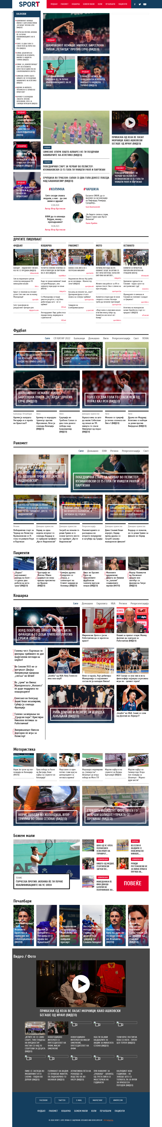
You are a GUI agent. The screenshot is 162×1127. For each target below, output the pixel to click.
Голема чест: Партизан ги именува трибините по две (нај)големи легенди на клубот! (29, 655)
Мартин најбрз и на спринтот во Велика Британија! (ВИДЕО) (113, 772)
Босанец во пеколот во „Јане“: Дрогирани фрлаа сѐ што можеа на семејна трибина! (80, 294)
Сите (47, 338)
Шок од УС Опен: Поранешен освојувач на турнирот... (105, 849)
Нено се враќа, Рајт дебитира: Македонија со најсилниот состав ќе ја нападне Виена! (96, 678)
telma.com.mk (34, 273)
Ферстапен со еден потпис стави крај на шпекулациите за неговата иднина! (68, 773)
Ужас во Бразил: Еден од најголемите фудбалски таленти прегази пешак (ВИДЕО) (91, 579)
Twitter (140, 4)
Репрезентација (121, 338)
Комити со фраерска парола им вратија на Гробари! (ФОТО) (133, 270)
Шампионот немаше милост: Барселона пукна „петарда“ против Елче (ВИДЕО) (27, 24)
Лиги (106, 338)
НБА (113, 603)
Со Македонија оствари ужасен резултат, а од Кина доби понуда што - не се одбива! (52, 301)
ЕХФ (104, 451)
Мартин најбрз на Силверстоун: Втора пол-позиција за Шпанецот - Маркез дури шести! (136, 774)
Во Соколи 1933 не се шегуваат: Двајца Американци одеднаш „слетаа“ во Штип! (27, 671)
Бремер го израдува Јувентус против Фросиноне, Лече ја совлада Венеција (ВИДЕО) (27, 100)
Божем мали (89, 4)
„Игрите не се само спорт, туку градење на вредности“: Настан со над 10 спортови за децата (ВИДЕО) (35, 1044)
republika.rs (62, 276)
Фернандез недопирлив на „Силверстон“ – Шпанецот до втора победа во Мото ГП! (92, 773)
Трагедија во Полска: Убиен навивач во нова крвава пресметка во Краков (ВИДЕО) (46, 579)
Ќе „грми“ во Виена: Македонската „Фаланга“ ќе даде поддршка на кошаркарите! (29, 687)
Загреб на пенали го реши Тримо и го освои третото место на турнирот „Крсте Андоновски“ (33, 509)
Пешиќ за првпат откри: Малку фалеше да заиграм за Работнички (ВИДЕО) (132, 638)
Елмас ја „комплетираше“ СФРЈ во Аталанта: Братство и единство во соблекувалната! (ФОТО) (27, 67)
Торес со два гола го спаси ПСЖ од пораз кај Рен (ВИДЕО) (26, 46)
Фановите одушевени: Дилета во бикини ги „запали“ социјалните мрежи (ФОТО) (115, 579)
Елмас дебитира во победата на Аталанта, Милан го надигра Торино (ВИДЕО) (26, 56)
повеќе (132, 883)
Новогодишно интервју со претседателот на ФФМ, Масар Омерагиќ (57, 1043)
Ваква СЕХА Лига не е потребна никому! (77, 269)
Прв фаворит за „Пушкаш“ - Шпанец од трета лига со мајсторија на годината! (103, 1077)
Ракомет (64, 4)
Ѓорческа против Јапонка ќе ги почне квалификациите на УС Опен (27, 35)
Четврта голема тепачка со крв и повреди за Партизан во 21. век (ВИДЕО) (53, 270)
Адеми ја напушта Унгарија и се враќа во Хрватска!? (26, 89)
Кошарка (76, 4)
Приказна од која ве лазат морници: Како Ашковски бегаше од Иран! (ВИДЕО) (128, 140)
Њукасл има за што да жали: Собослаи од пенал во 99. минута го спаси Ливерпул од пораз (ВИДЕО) (91, 424)
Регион (114, 451)
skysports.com (34, 310)
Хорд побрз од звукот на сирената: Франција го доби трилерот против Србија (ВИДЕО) (26, 158)
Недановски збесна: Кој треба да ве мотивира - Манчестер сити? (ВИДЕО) (80, 281)
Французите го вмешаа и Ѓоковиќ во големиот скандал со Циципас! (135, 297)
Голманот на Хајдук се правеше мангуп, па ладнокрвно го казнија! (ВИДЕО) (58, 1075)
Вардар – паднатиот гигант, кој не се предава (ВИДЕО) (25, 269)
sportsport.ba (89, 300)
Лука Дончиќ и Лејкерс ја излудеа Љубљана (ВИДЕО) (79, 714)
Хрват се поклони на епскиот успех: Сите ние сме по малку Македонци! (25, 294)
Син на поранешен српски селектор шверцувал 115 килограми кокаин (23, 281)
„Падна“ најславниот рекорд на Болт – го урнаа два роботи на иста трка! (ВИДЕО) (23, 579)
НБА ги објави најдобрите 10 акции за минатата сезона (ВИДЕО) (103, 1041)
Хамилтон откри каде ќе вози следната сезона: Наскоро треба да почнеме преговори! (108, 299)
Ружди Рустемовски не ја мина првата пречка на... (139, 867)
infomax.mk (145, 276)
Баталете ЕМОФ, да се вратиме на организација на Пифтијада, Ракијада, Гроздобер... (96, 199)
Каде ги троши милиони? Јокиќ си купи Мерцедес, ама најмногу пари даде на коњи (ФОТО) (53, 285)
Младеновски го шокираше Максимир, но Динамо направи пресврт (68, 934)
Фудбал (54, 4)
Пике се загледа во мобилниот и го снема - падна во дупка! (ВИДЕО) (34, 1075)
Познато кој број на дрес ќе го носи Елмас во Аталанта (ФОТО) (115, 936)
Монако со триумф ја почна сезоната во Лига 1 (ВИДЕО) (115, 420)
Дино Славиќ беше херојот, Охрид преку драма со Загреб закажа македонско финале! (126, 511)
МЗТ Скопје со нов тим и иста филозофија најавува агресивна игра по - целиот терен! (132, 678)
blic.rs (37, 286)
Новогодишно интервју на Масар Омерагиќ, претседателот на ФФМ (80, 1043)
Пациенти (122, 4)
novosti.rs (145, 289)
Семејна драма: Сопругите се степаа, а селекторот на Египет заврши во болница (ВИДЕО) (69, 579)
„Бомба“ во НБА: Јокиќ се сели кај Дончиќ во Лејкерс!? (131, 714)
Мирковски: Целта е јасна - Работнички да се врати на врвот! (95, 638)
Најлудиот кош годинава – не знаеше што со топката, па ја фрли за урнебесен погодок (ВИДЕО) (127, 1078)
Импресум (118, 1100)
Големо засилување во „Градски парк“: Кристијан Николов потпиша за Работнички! (29, 719)
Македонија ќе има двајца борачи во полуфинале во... (105, 885)
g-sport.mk (90, 310)
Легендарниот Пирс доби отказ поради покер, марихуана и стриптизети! (53, 315)
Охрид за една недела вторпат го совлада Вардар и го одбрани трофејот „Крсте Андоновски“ (40, 474)
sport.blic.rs (145, 302)
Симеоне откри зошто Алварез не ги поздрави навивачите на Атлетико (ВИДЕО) (26, 79)
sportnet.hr (90, 273)
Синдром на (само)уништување (76, 306)
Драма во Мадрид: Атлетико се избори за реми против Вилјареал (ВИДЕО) (137, 421)
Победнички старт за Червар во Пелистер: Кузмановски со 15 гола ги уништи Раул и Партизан (74, 168)
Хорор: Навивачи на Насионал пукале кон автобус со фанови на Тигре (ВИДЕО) (137, 579)
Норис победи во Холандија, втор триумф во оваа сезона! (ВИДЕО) (43, 817)
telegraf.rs (62, 291)
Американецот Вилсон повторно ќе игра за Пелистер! (27, 733)
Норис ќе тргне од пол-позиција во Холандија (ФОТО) (23, 772)
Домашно (94, 338)
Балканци (79, 338)
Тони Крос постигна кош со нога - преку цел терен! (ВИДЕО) (127, 1040)
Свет (136, 338)
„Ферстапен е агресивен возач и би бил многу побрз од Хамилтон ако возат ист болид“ (108, 314)
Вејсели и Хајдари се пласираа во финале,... (137, 849)
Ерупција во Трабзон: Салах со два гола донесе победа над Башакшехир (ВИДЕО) (68, 424)
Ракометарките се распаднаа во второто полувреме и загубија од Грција (80, 511)
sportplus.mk (89, 286)
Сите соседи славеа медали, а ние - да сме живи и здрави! (55, 198)
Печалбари (110, 4)
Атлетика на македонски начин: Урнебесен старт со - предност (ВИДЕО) (134, 310)
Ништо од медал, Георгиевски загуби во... (105, 866)
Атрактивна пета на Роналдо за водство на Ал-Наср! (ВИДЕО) (81, 1075)
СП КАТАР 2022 (62, 338)
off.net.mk (145, 315)
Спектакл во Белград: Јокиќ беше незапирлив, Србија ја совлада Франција (28, 703)
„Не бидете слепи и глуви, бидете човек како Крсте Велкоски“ (97, 217)
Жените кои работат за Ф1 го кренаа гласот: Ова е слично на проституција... (108, 286)
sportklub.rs (117, 320)
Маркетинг (97, 1100)
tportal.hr (35, 300)
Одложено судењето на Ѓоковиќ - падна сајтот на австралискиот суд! (133, 283)
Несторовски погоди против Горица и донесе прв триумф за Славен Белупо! (92, 934)
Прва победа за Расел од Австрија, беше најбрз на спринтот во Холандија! (45, 773)
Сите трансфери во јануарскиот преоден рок (23, 306)
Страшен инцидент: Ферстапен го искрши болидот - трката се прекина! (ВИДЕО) (112, 815)
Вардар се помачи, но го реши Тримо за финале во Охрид (138, 533)
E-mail (145, 4)
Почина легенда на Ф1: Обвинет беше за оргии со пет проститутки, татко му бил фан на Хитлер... (108, 272)
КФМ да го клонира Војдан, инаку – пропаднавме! (55, 219)
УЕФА (145, 338)
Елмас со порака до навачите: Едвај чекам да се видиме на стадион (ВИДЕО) (138, 933)
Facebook (135, 4)
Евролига (102, 603)
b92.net (63, 307)
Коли (100, 4)
